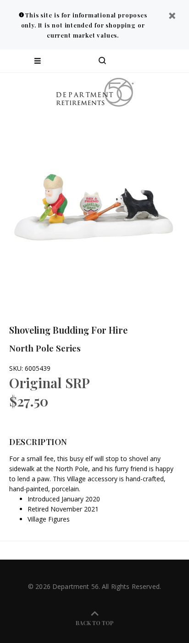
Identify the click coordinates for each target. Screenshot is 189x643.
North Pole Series (45, 348)
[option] (94, 206)
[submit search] (145, 61)
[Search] (102, 61)
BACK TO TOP (95, 623)
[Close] (172, 16)
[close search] (174, 61)
